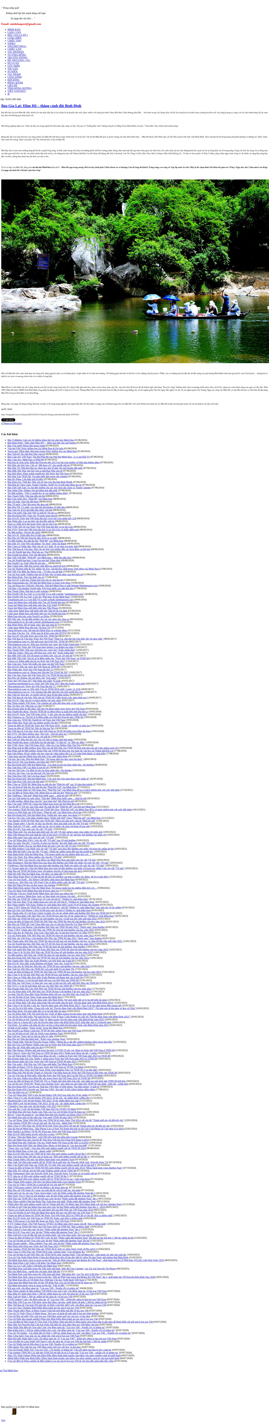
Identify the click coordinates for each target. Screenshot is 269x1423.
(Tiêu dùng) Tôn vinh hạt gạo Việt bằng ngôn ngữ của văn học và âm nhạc (44, 1347)
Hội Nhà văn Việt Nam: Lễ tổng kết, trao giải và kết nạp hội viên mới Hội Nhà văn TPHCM (52, 983)
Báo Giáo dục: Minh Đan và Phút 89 (25, 459)
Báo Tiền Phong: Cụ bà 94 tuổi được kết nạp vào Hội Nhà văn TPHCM (42, 980)
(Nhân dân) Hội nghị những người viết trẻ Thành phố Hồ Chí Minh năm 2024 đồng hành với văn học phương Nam (64, 1204)
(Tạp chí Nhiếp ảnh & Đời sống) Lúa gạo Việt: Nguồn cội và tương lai (42, 1344)
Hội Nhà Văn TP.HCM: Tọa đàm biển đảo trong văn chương (37, 476)
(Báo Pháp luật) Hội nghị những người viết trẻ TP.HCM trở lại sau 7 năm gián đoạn (48, 1179)
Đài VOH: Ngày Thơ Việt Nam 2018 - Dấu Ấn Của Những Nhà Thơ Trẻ (44, 745)
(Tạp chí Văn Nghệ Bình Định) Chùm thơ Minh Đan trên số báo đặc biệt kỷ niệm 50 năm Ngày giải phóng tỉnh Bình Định (67, 1257)
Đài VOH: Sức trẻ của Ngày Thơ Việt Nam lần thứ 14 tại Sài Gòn (40, 526)
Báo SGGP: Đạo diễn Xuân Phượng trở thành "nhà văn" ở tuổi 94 (40, 963)
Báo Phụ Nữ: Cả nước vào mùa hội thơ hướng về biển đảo (36, 507)
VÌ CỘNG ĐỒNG (16, 54)
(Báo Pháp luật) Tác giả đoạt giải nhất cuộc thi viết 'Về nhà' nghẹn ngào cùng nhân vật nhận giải (54, 832)
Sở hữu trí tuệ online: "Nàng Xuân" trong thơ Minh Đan (35, 1028)
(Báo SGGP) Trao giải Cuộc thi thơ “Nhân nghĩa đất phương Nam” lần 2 (43, 1232)
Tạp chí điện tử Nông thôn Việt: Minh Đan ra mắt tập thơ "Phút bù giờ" (42, 792)
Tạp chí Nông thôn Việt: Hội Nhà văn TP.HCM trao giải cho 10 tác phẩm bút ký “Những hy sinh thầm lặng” (61, 916)
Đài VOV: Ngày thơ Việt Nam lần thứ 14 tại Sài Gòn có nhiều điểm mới (43, 529)
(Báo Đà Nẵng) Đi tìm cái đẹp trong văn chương (31, 885)
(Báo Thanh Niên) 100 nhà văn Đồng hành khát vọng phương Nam (40, 1159)
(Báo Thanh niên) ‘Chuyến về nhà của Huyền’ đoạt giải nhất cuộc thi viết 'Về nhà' (47, 823)
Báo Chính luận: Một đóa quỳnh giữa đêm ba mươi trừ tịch (36, 566)
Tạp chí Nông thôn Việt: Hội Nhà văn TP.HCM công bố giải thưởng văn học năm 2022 (50, 935)
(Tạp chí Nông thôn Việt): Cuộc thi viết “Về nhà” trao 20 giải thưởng (41, 840)
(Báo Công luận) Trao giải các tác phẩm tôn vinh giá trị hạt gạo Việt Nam (43, 1336)
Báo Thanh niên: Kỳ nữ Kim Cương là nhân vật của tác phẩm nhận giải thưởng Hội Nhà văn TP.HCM (58, 913)
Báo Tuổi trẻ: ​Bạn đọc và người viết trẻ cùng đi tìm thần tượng (38, 694)
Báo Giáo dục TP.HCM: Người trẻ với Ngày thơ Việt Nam (36, 720)
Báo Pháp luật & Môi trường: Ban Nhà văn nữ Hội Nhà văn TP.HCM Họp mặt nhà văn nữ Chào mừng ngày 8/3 (63, 748)
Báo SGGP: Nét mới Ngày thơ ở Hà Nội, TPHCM (32, 636)
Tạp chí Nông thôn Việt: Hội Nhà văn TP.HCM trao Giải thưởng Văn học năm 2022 (49, 991)
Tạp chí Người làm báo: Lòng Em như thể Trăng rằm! (34, 560)
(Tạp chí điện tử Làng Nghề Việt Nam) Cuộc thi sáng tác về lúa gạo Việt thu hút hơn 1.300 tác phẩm (56, 1341)
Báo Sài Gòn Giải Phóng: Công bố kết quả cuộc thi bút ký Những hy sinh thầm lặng (49, 910)
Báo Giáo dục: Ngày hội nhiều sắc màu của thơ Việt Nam (35, 664)
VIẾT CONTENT (16, 91)
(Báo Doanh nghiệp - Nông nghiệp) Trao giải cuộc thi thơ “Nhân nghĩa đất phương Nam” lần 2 (54, 1243)
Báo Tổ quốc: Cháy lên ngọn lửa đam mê (28, 504)
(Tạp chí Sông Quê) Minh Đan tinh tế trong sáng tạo (33, 890)
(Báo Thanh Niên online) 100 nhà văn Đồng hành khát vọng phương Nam (44, 1182)
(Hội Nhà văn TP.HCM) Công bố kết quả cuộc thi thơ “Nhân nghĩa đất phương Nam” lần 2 (52, 1198)
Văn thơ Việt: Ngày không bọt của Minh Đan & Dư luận (35, 448)
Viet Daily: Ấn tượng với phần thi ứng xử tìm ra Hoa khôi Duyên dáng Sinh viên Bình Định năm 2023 (58, 1025)
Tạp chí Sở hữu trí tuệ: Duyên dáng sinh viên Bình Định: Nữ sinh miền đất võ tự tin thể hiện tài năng (57, 1000)
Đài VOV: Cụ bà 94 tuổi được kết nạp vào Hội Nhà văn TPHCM (39, 986)
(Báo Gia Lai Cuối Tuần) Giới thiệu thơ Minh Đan (32, 1266)
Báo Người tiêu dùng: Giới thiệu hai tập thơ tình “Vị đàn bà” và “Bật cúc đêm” (46, 742)
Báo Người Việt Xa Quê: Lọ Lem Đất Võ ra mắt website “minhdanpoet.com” (45, 594)
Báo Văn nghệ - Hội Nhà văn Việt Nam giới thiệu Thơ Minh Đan (39, 1064)
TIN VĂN (12, 68)
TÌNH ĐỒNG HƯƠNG (19, 88)
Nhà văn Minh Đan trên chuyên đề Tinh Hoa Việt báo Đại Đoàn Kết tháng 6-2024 (48, 1140)
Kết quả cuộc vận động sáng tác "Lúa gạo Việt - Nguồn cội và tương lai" (43, 1288)
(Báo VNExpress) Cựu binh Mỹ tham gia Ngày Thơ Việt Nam (38, 1221)
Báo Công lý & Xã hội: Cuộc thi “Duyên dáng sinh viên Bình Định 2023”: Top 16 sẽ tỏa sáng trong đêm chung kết (64, 1005)
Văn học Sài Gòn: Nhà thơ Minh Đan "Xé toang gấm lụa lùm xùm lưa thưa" (45, 759)
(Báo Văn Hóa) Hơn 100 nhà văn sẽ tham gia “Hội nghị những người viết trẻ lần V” (48, 1156)
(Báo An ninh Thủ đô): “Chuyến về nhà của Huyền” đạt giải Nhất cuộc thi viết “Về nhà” (51, 843)
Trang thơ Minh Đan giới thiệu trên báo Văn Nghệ (32, 605)
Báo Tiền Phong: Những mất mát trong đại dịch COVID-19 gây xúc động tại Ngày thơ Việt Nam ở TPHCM (60, 1050)
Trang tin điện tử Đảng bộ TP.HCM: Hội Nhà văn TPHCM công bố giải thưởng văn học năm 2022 (56, 921)
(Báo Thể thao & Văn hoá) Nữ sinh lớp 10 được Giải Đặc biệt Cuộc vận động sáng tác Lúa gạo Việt (56, 1305)
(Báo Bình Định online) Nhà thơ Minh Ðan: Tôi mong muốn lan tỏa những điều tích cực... (52, 888)
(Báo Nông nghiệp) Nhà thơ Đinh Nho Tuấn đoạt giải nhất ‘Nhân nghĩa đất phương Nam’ (51, 1201)
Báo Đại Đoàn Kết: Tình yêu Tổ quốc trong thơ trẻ (32, 515)
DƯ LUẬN (13, 63)
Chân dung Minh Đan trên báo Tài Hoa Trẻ (28, 627)
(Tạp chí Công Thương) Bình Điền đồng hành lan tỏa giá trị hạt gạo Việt (43, 1308)
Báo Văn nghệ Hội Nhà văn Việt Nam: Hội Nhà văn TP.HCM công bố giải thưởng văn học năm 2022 (57, 949)
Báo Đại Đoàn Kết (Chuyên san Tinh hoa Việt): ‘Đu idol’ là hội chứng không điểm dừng (51, 1089)
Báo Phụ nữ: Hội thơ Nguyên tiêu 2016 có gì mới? (32, 538)
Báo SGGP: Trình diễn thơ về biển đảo (26, 535)
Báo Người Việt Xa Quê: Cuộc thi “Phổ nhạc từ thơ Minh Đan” (38, 596)
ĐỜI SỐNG (13, 80)
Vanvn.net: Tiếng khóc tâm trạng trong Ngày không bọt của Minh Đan (42, 451)
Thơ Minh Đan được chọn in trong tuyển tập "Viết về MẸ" (36, 1285)
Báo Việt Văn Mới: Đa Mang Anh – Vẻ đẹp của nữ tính (34, 571)
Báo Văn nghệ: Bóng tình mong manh (26, 445)
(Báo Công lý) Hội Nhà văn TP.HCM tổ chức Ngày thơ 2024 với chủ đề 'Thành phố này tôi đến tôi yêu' (58, 1126)
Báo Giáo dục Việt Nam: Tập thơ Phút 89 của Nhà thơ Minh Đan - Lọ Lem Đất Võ (48, 457)
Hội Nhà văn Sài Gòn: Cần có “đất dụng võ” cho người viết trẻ (38, 465)
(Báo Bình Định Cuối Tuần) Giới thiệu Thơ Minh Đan (34, 1263)
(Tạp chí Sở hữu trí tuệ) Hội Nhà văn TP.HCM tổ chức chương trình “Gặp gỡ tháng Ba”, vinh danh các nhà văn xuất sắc (66, 1254)
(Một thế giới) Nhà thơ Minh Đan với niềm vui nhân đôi (34, 874)
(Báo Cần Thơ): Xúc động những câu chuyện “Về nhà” (34, 857)
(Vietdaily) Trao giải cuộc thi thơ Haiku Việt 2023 (31, 1106)
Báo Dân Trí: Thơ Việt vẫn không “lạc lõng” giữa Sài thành (36, 543)
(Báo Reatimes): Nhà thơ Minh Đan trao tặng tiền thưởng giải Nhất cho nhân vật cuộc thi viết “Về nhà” (58, 862)
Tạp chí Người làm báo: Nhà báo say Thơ (28, 552)
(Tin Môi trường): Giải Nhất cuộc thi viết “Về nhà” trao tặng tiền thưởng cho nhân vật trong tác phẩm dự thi (60, 848)
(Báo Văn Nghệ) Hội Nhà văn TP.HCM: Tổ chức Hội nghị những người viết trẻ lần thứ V (52, 1165)
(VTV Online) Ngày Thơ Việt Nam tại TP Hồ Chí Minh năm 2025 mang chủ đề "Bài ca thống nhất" (56, 1224)
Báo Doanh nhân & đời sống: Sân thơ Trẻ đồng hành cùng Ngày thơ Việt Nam (46, 708)
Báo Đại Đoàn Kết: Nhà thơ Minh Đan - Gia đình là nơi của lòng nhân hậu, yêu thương (50, 764)
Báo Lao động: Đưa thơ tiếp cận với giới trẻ (28, 736)
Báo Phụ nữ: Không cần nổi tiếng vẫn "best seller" (32, 678)
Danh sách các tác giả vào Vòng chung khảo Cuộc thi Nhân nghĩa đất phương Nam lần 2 (51, 1193)
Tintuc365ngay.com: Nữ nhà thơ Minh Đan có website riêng (37, 630)
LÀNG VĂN (14, 32)
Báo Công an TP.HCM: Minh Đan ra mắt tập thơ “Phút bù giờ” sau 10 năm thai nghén (49, 784)
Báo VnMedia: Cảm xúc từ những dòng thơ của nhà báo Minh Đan (40, 440)
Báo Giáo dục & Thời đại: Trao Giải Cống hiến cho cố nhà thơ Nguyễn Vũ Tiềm (47, 932)
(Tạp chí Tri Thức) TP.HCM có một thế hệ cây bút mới (34, 1184)
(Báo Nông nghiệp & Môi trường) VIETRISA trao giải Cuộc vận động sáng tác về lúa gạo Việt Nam (57, 1291)
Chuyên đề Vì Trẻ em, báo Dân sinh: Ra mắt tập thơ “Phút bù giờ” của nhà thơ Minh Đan (51, 806)
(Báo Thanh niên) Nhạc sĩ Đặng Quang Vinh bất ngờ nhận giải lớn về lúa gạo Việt (48, 1310)
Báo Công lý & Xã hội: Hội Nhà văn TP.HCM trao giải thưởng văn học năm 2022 (48, 974)
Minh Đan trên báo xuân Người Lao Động (28, 616)
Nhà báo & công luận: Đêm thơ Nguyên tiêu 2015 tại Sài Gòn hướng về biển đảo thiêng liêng (53, 462)
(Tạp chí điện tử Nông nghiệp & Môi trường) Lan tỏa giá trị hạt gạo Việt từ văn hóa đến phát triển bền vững (60, 1361)
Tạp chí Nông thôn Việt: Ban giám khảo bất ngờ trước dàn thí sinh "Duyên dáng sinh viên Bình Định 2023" (60, 1002)
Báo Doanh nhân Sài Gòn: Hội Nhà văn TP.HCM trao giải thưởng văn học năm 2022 (49, 988)
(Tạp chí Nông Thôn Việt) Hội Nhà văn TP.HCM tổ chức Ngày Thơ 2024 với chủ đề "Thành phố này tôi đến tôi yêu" (65, 1120)
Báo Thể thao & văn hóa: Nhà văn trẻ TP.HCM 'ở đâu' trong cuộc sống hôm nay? (47, 697)
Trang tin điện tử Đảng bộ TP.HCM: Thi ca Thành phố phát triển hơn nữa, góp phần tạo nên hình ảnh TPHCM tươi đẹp (66, 1081)
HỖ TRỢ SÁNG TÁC (18, 60)
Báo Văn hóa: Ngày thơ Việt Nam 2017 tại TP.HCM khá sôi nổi (39, 675)
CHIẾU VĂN (14, 49)
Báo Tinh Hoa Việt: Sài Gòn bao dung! (26, 776)
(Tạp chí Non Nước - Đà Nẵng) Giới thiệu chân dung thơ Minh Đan (41, 879)
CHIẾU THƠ (14, 40)
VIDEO (11, 43)
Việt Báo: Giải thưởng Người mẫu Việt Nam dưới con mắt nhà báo (40, 588)
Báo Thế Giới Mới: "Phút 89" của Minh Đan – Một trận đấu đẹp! (39, 557)
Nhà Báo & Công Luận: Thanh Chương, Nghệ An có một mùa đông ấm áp (44, 485)
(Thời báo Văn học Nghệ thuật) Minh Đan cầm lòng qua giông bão (40, 893)
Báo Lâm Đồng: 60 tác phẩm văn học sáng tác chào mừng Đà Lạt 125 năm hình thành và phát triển (56, 753)
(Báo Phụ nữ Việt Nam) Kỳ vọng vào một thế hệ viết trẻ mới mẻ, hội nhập (43, 1190)
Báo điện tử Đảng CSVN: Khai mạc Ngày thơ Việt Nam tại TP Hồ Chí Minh (45, 1067)
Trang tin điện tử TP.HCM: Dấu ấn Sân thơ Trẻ (30, 728)
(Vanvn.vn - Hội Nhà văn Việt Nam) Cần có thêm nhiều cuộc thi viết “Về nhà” (46, 882)
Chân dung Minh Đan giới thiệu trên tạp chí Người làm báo (36, 613)
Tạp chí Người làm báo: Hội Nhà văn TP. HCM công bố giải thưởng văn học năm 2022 (50, 944)
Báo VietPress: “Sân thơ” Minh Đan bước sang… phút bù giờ (37, 795)
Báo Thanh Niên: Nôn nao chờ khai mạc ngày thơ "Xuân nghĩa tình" (41, 650)
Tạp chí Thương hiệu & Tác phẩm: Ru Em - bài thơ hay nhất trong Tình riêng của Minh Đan (53, 568)
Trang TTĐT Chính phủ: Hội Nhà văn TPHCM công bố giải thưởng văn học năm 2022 (50, 930)
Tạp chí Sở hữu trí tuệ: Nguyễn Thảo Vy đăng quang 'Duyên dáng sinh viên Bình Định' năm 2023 (55, 1019)
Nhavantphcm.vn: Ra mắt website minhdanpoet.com (33, 622)
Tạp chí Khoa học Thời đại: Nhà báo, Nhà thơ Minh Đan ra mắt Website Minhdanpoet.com (52, 585)
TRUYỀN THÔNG (17, 57)
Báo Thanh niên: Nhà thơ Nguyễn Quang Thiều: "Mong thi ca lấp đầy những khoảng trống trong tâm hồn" (60, 1042)
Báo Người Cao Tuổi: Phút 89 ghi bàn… (27, 563)
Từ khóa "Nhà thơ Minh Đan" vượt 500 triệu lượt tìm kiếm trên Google (42, 1137)
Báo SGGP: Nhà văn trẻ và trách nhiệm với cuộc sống (34, 700)
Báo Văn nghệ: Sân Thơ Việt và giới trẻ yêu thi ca (32, 513)
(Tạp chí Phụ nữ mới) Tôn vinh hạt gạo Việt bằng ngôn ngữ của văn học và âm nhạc (49, 1316)
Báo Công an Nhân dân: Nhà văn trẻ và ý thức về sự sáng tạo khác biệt (42, 546)
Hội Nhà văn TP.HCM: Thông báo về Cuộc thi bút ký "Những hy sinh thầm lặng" (48, 899)
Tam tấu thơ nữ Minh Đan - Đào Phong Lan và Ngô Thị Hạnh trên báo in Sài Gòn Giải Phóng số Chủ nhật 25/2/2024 (65, 1128)
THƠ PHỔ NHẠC (16, 46)
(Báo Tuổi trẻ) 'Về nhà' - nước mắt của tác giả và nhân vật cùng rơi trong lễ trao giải (48, 826)
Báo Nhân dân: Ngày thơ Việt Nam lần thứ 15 (30, 669)
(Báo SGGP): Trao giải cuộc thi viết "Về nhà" (30, 829)
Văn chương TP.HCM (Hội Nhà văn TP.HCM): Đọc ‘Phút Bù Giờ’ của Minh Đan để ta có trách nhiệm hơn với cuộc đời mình (69, 809)
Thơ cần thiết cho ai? (17, 1092)
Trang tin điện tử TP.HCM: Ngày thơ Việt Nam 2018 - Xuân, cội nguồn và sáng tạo (48, 725)
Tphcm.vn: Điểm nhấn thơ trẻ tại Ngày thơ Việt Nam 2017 (36, 661)
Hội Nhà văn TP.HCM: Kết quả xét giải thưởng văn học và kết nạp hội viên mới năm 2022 (52, 918)
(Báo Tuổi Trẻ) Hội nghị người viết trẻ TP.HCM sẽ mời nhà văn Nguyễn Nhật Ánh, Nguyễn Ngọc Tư (57, 1162)
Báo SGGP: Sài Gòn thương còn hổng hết (28, 762)
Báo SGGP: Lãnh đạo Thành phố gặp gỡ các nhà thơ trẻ (35, 580)
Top (3, 1420)
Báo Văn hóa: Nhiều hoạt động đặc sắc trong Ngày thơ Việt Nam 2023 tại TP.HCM (48, 1078)
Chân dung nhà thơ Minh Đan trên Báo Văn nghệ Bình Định (37, 756)
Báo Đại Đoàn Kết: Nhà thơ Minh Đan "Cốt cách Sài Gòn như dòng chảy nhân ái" (48, 778)
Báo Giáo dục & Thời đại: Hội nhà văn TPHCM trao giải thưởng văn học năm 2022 (48, 966)
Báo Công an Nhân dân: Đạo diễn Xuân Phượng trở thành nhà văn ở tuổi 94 (45, 977)
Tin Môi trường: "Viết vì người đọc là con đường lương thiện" (37, 493)
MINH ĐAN (13, 29)
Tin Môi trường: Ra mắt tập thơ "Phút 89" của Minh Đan (35, 540)
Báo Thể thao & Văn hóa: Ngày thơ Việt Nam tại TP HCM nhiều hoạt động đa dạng (49, 731)
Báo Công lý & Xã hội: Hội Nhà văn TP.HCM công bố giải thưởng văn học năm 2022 (50, 952)
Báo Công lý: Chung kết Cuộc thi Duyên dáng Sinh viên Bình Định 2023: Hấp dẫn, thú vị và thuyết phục (59, 1022)
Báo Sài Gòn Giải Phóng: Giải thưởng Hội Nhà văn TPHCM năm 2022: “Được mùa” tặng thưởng (56, 927)
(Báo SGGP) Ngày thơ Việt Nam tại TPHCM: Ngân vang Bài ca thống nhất (45, 1218)
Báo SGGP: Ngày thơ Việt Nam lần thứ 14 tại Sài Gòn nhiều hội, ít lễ (41, 518)
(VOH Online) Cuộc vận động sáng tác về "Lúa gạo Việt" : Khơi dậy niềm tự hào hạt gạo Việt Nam (56, 1299)
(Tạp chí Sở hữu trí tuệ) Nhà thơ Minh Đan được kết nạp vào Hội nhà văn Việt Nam (48, 1212)
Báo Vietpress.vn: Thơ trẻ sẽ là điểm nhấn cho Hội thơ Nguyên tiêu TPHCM (45, 717)
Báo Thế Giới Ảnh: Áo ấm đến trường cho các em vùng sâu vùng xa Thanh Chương (49, 487)
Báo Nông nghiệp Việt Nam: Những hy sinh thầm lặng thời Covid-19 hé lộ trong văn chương (53, 904)
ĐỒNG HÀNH (15, 82)
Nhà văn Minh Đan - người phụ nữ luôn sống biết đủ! (33, 1271)
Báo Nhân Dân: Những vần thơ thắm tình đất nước (32, 490)
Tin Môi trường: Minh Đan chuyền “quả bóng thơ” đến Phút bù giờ (40, 801)
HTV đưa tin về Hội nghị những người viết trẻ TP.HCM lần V (38, 1176)
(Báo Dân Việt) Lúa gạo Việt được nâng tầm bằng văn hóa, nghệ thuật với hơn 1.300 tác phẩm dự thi (57, 1302)
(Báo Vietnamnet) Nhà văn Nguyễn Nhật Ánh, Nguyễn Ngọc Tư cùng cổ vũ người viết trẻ (52, 1173)
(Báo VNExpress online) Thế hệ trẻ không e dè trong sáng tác (37, 1187)
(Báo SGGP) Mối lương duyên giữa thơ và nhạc (31, 1134)
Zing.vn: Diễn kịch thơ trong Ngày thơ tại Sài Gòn (32, 524)
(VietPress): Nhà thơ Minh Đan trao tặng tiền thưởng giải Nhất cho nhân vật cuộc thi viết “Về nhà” (56, 865)
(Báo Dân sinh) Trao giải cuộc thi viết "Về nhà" (30, 837)
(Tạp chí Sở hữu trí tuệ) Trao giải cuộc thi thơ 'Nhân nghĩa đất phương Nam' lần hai (48, 1240)
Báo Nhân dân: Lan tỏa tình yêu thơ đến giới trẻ (30, 521)
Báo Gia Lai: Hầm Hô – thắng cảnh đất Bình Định (41, 106)
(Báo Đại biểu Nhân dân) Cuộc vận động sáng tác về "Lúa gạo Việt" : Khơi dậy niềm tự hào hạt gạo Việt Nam (61, 1338)
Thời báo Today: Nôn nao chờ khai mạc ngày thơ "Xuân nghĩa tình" (41, 652)
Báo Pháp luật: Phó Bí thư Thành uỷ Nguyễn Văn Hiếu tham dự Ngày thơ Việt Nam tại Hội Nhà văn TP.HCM (62, 1072)
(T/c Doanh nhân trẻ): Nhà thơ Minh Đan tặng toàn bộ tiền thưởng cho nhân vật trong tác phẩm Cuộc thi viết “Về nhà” (65, 868)
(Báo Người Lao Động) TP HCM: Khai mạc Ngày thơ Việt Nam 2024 (42, 1131)
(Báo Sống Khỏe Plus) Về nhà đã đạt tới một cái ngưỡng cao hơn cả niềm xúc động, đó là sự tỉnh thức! (58, 876)
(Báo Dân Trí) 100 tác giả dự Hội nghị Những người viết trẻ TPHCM (41, 1170)
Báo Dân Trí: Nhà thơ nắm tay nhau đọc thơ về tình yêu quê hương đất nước (45, 468)
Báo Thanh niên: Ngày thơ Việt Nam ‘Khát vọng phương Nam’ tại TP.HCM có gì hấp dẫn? (52, 1070)
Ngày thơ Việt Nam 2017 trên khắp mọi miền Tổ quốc (34, 680)
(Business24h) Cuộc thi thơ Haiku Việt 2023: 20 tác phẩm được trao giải (43, 1100)
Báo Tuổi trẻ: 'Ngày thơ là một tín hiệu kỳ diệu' (30, 1036)
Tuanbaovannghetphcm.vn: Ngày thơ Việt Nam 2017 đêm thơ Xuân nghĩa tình (46, 683)
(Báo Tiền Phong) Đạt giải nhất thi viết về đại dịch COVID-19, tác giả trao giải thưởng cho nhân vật (56, 834)
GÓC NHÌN (13, 66)
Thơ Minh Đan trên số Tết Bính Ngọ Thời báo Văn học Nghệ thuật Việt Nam (45, 1280)
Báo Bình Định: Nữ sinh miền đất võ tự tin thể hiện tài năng (36, 1011)
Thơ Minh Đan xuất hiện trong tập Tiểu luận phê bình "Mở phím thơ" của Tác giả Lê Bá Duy (53, 1274)
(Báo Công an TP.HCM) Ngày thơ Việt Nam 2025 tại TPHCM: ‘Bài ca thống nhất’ (48, 1226)
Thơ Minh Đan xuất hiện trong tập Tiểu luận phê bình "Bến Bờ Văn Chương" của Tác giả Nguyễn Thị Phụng (61, 1268)
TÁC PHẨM (14, 74)
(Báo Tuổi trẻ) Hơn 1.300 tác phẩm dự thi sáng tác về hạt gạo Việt (39, 1296)
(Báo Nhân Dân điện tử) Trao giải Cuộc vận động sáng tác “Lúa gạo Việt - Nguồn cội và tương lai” (56, 1327)
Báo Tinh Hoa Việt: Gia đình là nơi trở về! (28, 767)
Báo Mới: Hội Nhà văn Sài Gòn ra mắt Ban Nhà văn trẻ (34, 471)
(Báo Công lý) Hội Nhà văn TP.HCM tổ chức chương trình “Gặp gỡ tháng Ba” (46, 1252)
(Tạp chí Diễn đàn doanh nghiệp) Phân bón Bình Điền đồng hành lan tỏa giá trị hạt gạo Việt (52, 1319)
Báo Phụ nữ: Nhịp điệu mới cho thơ (25, 1047)
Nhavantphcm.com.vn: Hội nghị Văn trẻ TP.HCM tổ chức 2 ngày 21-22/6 (43, 689)
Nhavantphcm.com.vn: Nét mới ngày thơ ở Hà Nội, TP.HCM (37, 641)
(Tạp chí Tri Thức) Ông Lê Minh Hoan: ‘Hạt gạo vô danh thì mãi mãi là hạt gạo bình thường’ (53, 1313)
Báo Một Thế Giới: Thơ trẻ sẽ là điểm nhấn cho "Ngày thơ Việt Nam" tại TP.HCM (48, 658)
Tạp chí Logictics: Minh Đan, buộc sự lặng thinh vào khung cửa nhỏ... (42, 896)
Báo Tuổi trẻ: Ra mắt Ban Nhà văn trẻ (26, 454)
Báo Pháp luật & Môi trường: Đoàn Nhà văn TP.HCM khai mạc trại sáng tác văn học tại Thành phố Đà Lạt (60, 750)
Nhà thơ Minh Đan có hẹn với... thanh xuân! (29, 1151)
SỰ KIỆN (12, 71)
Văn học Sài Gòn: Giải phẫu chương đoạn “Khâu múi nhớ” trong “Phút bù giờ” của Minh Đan (54, 818)
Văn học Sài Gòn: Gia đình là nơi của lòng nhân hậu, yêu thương (39, 770)
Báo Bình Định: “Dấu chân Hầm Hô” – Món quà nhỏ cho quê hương (41, 443)
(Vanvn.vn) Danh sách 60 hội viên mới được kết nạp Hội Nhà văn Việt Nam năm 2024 (50, 1210)
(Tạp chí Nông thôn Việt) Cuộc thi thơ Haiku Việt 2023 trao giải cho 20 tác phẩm (47, 1095)
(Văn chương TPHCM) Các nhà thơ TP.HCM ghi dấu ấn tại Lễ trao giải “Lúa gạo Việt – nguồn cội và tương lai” (63, 1352)
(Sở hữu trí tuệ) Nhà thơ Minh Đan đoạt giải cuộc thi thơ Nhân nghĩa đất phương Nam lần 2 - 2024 (56, 1207)
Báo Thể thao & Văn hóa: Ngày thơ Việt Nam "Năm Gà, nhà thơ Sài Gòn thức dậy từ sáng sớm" (55, 638)
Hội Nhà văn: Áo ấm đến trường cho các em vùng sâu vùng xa (38, 619)
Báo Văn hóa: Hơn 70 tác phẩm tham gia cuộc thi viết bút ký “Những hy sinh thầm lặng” (51, 902)
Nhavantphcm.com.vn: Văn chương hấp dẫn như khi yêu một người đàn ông (45, 692)
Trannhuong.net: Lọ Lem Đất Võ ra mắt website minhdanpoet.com (40, 599)
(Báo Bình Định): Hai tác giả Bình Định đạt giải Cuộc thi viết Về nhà (41, 846)
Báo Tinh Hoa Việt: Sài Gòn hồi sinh (25, 781)
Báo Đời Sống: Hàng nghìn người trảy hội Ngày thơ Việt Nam (38, 473)
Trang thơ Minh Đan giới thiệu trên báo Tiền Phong (32, 608)
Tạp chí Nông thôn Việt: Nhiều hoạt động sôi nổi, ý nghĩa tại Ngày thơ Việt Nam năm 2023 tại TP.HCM (58, 1056)
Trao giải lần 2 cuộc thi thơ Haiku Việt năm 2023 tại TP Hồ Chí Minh (41, 1109)
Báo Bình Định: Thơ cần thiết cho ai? (25, 577)
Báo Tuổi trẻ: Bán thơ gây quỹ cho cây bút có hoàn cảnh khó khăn (40, 739)
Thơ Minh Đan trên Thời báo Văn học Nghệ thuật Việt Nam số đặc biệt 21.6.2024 (47, 1142)
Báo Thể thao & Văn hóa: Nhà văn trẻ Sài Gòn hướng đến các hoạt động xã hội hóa (48, 549)
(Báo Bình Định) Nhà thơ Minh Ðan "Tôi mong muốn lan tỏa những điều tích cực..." (49, 854)
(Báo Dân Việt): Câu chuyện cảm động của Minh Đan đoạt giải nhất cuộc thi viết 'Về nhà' (51, 860)
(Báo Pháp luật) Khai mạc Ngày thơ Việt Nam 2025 (33, 1246)
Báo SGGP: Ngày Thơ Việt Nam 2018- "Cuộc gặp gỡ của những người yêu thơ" (47, 714)
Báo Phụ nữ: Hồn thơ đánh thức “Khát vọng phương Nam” (36, 1039)
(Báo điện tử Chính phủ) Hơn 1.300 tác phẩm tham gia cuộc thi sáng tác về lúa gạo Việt (50, 1294)
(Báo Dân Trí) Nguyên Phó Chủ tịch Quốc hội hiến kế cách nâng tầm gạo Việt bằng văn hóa (53, 1324)
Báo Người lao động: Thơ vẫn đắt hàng (26, 554)
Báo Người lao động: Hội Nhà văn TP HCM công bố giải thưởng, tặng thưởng (46, 946)
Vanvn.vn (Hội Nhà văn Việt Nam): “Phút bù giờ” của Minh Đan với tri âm (44, 812)
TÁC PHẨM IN (15, 52)
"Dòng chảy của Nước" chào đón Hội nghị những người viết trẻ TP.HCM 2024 (46, 1148)
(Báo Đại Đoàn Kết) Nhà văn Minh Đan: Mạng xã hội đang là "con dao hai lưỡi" (47, 1145)
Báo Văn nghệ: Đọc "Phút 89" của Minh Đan (29, 499)
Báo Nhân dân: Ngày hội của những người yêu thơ (32, 722)
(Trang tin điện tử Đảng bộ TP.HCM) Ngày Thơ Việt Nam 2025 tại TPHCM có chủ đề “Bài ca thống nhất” (60, 1215)
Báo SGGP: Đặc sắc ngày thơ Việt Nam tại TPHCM (33, 666)
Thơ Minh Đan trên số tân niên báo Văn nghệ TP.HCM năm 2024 (39, 1117)
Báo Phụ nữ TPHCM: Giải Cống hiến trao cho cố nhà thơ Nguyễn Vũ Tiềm (44, 924)
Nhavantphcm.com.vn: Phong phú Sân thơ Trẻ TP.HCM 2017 (37, 672)
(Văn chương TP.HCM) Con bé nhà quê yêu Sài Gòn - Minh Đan (39, 1123)
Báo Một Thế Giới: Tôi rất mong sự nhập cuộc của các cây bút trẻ (39, 655)
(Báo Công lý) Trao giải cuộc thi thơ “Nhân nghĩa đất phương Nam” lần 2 (43, 1229)
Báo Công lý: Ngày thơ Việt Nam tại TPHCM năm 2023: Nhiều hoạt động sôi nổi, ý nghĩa (52, 1053)
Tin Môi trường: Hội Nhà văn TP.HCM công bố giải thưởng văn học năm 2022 (46, 955)
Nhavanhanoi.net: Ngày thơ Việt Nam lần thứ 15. (31, 686)
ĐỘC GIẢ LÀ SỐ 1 (17, 35)
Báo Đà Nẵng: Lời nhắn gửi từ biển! (25, 479)
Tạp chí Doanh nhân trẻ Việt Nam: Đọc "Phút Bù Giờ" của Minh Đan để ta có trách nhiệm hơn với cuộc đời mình (63, 790)
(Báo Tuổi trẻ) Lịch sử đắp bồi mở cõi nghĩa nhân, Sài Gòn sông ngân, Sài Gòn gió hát (50, 1235)
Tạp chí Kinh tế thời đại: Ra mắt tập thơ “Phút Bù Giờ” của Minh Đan (41, 787)
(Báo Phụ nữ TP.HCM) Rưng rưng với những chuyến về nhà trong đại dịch (44, 871)
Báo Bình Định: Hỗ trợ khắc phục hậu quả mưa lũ (32, 624)
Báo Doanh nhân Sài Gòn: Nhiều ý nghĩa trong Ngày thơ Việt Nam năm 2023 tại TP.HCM (52, 1058)
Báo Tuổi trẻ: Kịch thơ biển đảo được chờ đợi (29, 510)
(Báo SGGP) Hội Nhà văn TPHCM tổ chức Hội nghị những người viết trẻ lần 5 (46, 1154)
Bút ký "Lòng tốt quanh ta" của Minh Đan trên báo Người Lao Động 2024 (44, 1114)
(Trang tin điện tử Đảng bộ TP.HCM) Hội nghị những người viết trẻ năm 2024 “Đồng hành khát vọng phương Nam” (65, 1168)
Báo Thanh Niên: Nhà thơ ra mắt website (27, 591)
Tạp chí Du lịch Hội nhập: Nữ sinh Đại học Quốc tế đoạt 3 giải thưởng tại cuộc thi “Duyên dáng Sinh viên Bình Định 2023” (68, 1016)
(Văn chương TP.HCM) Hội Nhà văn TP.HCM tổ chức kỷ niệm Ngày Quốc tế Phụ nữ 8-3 (52, 1249)
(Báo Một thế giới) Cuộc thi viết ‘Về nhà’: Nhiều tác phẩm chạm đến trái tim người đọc (50, 851)
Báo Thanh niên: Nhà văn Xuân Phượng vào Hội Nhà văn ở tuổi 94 (40, 960)
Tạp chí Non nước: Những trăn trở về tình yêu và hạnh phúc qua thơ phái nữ (45, 574)
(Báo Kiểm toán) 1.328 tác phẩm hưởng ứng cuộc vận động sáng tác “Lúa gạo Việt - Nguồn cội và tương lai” (61, 1330)
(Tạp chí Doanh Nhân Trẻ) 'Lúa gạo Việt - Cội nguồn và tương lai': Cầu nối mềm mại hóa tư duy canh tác (59, 1350)
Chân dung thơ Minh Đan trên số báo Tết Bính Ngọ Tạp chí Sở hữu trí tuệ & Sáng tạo (49, 1282)
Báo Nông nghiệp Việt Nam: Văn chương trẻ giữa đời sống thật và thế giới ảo (45, 703)
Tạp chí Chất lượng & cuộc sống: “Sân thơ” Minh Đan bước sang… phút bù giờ (46, 798)
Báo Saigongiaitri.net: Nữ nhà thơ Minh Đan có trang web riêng (38, 582)
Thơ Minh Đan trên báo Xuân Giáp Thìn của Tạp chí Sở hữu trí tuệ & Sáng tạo (46, 1112)
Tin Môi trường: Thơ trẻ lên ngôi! (23, 532)
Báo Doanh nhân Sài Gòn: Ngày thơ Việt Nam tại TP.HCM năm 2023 (42, 1061)
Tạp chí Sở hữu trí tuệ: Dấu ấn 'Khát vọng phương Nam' (35, 1033)
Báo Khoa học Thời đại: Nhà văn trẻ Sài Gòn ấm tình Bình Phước (40, 482)
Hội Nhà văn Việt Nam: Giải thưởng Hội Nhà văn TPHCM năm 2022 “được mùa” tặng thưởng (54, 938)
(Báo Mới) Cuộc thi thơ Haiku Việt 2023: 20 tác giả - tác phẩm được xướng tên (46, 1103)
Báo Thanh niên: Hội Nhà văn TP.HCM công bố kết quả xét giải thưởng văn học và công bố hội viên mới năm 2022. (65, 941)
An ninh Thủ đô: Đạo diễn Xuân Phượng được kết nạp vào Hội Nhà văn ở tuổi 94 (47, 994)
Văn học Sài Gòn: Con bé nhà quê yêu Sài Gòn (30, 773)
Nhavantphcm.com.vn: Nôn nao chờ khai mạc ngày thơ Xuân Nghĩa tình (43, 644)
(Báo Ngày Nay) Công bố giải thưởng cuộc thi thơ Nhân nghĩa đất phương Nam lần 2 (49, 1196)
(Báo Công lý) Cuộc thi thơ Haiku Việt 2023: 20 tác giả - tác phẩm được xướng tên (48, 1098)
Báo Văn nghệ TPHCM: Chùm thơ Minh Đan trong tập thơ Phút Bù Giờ (43, 804)
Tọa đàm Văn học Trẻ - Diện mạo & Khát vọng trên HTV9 (36, 633)
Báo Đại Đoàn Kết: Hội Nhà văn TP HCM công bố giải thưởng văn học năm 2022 (48, 958)
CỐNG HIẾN (14, 38)
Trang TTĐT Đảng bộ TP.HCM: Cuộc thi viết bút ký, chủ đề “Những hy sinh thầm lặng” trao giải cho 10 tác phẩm (64, 907)
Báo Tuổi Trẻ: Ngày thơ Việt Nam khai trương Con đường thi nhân (40, 647)
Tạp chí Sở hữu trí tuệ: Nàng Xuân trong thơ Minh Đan (34, 997)
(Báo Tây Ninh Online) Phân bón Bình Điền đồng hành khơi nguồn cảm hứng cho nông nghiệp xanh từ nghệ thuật (64, 1355)
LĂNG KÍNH (14, 77)
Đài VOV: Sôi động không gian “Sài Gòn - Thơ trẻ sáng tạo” (37, 734)
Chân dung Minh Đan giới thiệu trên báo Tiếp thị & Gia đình (37, 610)
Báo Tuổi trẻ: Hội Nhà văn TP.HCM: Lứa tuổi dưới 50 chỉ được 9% (40, 969)
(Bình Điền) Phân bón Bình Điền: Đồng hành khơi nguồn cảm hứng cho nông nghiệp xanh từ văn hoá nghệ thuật (63, 1358)
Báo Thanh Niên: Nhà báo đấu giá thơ (26, 496)
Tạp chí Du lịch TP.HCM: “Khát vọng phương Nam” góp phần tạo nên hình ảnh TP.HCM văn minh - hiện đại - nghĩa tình (67, 1084)
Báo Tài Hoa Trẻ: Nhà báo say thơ (24, 706)
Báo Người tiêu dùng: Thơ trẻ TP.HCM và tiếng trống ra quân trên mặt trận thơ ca (47, 711)
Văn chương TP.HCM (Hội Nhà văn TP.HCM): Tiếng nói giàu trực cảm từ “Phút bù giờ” (51, 820)
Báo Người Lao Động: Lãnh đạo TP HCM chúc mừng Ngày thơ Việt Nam (44, 1030)
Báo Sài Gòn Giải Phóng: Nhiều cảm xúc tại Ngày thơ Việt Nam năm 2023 (44, 1044)
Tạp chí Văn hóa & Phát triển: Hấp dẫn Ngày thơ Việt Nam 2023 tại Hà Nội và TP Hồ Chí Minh (55, 1075)
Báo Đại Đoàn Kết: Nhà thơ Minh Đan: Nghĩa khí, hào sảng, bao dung (42, 815)
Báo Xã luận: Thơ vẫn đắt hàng (22, 501)
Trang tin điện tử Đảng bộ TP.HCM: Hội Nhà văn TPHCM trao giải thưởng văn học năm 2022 (54, 972)
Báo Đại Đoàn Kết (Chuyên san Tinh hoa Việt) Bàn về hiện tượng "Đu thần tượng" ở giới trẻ (53, 1086)
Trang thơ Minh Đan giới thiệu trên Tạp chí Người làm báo (36, 602)
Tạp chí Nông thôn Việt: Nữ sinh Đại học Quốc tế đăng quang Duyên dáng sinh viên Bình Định (54, 1014)
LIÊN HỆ (12, 85)
